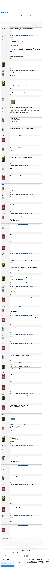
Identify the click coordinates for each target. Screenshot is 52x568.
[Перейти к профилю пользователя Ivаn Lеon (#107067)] (3, 75)
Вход (36, 15)
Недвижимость (6, 538)
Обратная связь (38, 552)
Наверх (50, 566)
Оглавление (16, 15)
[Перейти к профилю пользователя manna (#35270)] (3, 100)
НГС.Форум (3, 538)
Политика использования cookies (30, 565)
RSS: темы (14, 552)
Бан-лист (28, 552)
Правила (32, 552)
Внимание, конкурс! (28, 15)
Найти (19, 15)
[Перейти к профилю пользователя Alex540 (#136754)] (3, 141)
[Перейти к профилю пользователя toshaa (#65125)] (3, 66)
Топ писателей (24, 552)
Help (34, 552)
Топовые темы (33, 15)
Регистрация (22, 15)
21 (14, 536)
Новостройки (9, 538)
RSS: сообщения (19, 552)
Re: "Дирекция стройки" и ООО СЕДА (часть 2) (23, 35)
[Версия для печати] (10, 33)
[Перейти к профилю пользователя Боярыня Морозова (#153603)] (3, 40)
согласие (8, 563)
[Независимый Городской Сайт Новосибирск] (4, 12)
